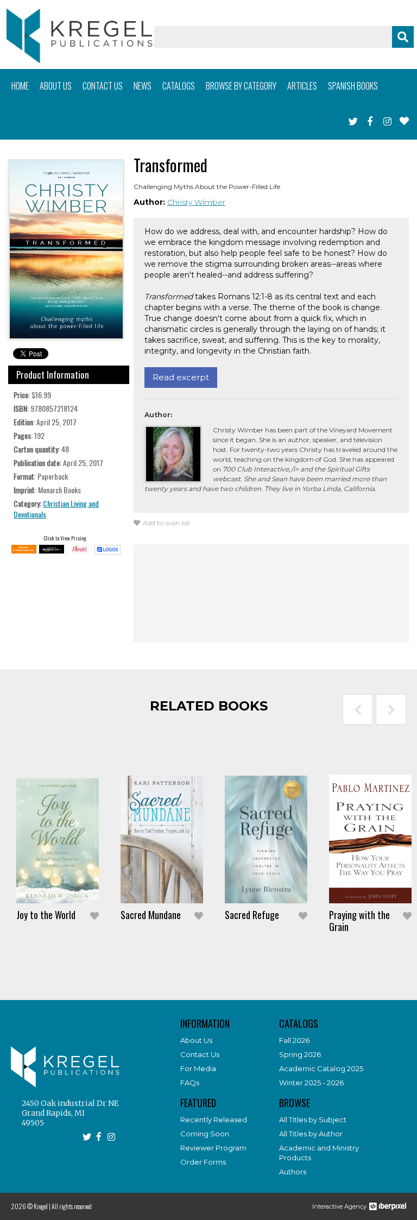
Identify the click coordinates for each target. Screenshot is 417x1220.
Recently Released (213, 1119)
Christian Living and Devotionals (56, 509)
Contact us (103, 85)
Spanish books (353, 85)
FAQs (189, 1082)
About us (56, 85)
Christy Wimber (196, 202)
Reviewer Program (213, 1147)
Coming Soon (204, 1133)
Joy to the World (45, 915)
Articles (302, 85)
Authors (292, 1171)
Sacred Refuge (252, 915)
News (142, 85)
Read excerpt (181, 377)
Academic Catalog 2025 (321, 1068)
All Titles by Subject (312, 1119)
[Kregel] (80, 36)
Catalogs (178, 85)
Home (20, 85)
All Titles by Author (311, 1133)
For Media (198, 1068)
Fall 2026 (294, 1040)
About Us (196, 1040)
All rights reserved (72, 1206)
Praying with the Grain (359, 921)
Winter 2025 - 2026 (311, 1082)
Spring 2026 (300, 1054)
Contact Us (199, 1054)
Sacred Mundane (151, 915)
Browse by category (241, 85)
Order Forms (203, 1162)
